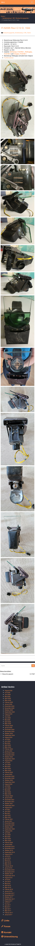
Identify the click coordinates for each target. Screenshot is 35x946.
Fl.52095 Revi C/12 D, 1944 (15, 28)
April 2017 (8, 909)
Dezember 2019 (9, 846)
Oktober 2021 (9, 803)
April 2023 (8, 768)
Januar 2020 (8, 844)
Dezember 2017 (9, 893)
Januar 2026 (8, 704)
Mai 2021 (7, 813)
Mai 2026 (7, 696)
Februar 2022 (9, 796)
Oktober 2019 (9, 850)
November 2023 (9, 755)
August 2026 (8, 690)
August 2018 (8, 878)
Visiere (29, 33)
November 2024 (9, 731)
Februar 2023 (9, 772)
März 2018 (8, 887)
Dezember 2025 (9, 706)
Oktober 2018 (9, 874)
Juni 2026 (8, 694)
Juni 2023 (8, 765)
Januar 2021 (8, 821)
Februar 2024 (9, 749)
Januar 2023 (8, 774)
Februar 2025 (9, 726)
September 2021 (10, 805)
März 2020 (8, 841)
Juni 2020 (8, 835)
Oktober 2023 (9, 757)
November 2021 (9, 802)
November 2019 (9, 848)
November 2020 (9, 825)
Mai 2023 (7, 766)
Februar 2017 (9, 913)
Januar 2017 (8, 915)
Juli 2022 (7, 786)
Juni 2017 (8, 905)
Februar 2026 (9, 702)
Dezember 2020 (9, 823)
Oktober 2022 (9, 780)
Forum (6, 926)
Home (3, 16)
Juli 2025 (7, 716)
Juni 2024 (8, 741)
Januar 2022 (8, 798)
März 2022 (8, 794)
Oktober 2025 (9, 710)
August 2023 (8, 761)
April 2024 (8, 745)
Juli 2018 (7, 879)
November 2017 (9, 895)
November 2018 (9, 872)
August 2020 (8, 831)
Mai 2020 (7, 837)
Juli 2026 (7, 692)
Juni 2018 (8, 881)
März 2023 (8, 770)
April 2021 (8, 815)
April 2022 (8, 792)
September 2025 (10, 712)
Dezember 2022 (9, 776)
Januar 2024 (8, 751)
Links (6, 920)
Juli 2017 (7, 903)
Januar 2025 (8, 727)
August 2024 (8, 737)
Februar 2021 (9, 819)
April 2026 (8, 698)
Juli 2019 (7, 856)
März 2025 (8, 724)
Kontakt (7, 932)
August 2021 (8, 807)
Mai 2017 (7, 907)
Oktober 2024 (9, 733)
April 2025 (8, 722)
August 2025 (8, 714)
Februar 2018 (9, 889)
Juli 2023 (7, 763)
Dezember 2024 (9, 729)
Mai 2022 (7, 790)
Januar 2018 (8, 891)
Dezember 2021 (9, 800)
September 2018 (10, 876)
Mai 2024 (7, 743)
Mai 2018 (7, 883)
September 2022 (10, 782)
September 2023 (10, 759)
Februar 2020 (9, 842)
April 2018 (8, 885)
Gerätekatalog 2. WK (8, 18)
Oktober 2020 (9, 827)
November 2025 (9, 708)
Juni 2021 (8, 811)
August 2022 (8, 784)
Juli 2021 (7, 809)
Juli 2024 (7, 739)
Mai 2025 (7, 720)
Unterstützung (10, 936)
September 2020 (10, 829)
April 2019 (8, 862)
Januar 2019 (8, 868)
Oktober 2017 (9, 897)
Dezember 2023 (9, 753)
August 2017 (8, 901)
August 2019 (8, 854)
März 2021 (8, 817)
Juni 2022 (8, 788)
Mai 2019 (7, 860)
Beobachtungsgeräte (22, 18)
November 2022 (9, 778)
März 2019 (8, 864)
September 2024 (10, 735)
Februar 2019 (9, 866)
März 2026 (8, 700)
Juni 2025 (8, 718)
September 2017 (10, 899)
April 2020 (8, 839)
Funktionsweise (9, 58)
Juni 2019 (8, 858)
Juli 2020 (7, 833)
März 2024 (8, 747)
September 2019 (10, 852)
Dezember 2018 (9, 870)
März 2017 (8, 911)
